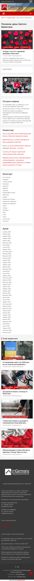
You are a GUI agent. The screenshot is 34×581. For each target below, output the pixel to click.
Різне (4, 212)
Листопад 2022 (7, 330)
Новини (16, 47)
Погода (5, 208)
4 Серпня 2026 (7, 366)
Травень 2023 (7, 317)
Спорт (4, 214)
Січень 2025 (6, 273)
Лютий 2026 (6, 245)
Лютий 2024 (6, 297)
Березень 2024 (7, 295)
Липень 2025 (6, 260)
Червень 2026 (7, 236)
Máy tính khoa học (8, 140)
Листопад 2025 (7, 251)
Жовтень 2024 (7, 280)
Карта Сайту (5, 527)
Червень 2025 (7, 262)
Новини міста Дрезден (9, 201)
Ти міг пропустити (10, 339)
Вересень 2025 (7, 256)
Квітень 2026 (6, 240)
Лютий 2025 (6, 271)
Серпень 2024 (7, 284)
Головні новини (8, 47)
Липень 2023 (6, 313)
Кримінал (5, 188)
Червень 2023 (7, 315)
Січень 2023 (6, 326)
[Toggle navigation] (3, 14)
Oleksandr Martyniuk (17, 366)
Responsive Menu (31, 1)
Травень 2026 (7, 238)
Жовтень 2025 (7, 254)
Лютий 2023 (6, 324)
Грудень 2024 (7, 275)
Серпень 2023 (7, 310)
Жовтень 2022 (7, 332)
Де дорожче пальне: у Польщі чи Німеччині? (16, 109)
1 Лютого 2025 (7, 55)
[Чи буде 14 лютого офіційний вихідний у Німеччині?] (17, 39)
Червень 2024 (7, 289)
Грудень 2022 (7, 328)
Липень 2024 (6, 286)
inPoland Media (20, 574)
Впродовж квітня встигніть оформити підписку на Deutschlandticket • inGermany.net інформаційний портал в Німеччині (17, 160)
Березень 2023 (7, 321)
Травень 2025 (7, 265)
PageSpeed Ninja (21, 580)
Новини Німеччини (6, 524)
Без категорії (6, 177)
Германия (5, 179)
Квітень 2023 (6, 319)
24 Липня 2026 (7, 425)
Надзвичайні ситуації (9, 192)
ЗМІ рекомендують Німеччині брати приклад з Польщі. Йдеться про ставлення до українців (16, 452)
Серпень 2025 (7, 258)
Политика (5, 210)
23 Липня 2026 (7, 454)
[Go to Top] (31, 573)
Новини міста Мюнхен (9, 203)
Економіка (6, 184)
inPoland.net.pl (21, 576)
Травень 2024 (7, 291)
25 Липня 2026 (7, 396)
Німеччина (6, 195)
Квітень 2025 (6, 267)
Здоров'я (5, 186)
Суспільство (24, 47)
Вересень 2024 (7, 282)
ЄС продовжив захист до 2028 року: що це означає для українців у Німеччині (16, 364)
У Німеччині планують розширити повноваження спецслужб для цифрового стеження (15, 112)
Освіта (4, 206)
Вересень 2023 (7, 308)
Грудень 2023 (7, 302)
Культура (5, 190)
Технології (6, 221)
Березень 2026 (7, 243)
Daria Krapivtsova (17, 55)
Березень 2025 (7, 269)
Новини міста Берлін (9, 199)
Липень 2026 (6, 234)
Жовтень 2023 (7, 306)
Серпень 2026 (7, 232)
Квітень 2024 (6, 293)
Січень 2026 (6, 247)
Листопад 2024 (7, 278)
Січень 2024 (6, 300)
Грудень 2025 (7, 249)
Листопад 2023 (7, 304)
